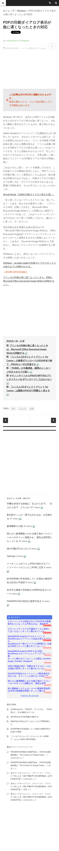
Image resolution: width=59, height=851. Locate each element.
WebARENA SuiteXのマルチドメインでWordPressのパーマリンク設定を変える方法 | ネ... (29, 637)
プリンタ (22, 409)
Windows (21, 10)
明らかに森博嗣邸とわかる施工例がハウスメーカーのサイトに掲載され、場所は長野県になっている (29, 537)
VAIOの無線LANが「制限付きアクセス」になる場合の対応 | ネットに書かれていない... (29, 667)
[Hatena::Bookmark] (30, 696)
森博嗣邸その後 (15, 526)
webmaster (11, 40)
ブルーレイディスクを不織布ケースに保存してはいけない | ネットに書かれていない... (29, 630)
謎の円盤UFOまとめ (17, 548)
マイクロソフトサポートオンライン (21, 227)
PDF (13, 409)
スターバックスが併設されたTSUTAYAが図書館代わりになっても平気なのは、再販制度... (29, 622)
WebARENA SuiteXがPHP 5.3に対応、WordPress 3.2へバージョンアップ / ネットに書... (29, 652)
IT (13, 10)
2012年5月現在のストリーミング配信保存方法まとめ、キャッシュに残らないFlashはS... (29, 675)
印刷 (32, 409)
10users (47, 647)
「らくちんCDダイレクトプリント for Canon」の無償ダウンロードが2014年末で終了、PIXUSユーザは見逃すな (29, 360)
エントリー (15, 617)
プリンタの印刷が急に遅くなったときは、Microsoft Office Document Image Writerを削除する (27, 349)
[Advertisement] (29, 69)
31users (47, 632)
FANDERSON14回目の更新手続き (24, 601)
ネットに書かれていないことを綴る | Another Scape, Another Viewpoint (29, 660)
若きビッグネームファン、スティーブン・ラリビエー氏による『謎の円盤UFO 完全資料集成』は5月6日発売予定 (31, 776)
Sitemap (11, 556)
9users (47, 655)
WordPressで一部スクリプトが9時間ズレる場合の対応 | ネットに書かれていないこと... (29, 645)
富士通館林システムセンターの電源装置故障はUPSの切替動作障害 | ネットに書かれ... (29, 689)
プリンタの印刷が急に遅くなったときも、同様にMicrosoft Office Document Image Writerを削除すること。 (28, 281)
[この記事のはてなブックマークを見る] (26, 353)
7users (47, 670)
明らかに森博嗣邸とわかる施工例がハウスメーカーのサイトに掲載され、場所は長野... (29, 682)
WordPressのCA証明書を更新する (25, 717)
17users (47, 640)
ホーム (6, 10)
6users (47, 685)
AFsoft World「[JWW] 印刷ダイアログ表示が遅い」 (29, 194)
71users (47, 625)
